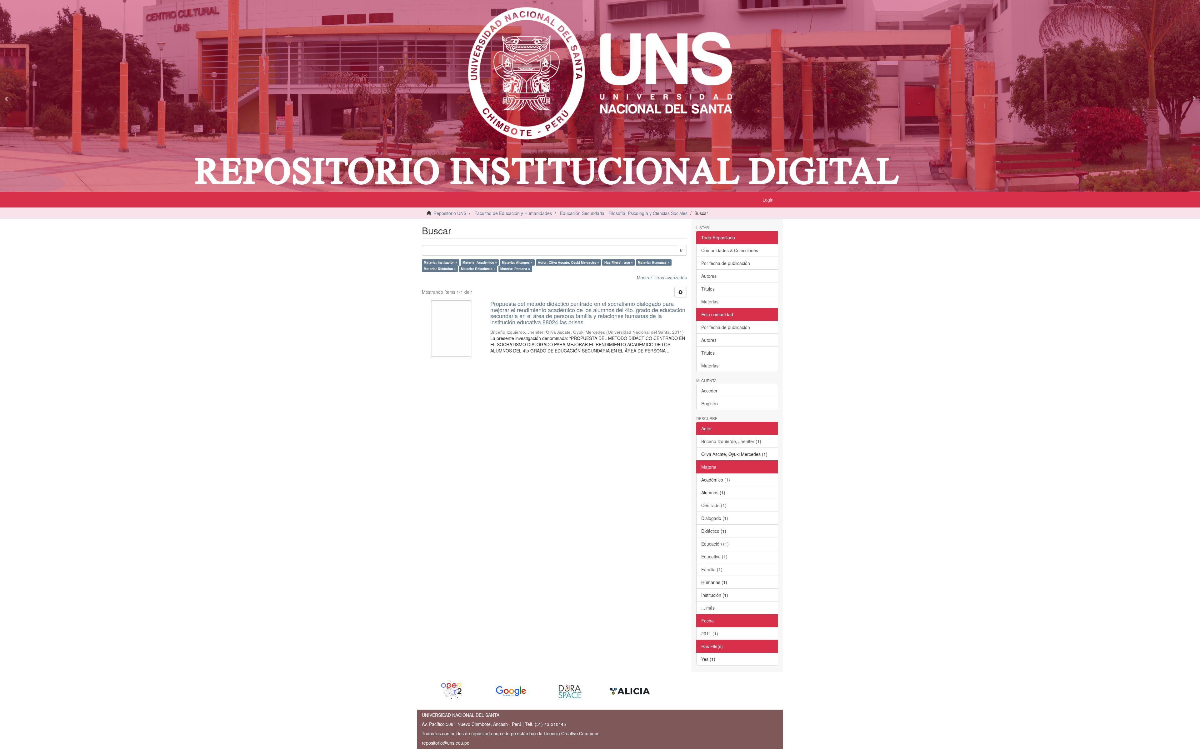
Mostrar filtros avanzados (662, 277)
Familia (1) (711, 569)
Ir (681, 250)
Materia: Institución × (440, 262)
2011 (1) (709, 633)
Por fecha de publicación (725, 263)
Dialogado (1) (714, 518)
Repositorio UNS (449, 213)
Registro (709, 403)
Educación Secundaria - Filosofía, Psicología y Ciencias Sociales (624, 213)
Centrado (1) (714, 505)
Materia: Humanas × (653, 262)
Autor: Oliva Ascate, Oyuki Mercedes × (568, 262)
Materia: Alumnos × (517, 262)
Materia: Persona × (515, 268)
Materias (709, 301)
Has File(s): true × (618, 262)
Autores (709, 276)
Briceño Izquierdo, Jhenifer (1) (731, 441)
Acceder (709, 390)
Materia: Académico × (479, 262)
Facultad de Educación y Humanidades (513, 213)
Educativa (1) (714, 556)
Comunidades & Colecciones (729, 250)
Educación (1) (715, 544)
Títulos (708, 289)
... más (708, 608)
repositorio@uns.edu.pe (445, 743)
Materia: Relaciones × (478, 268)
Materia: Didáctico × (440, 268)
